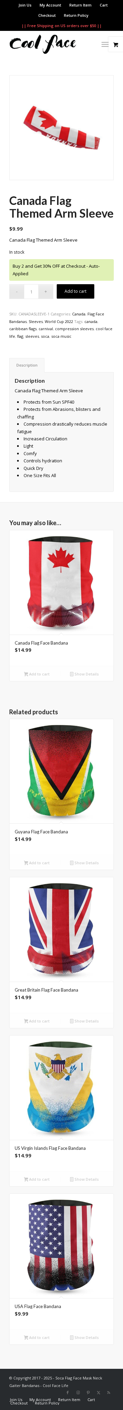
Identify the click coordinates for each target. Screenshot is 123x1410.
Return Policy (76, 15)
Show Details (86, 674)
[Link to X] (98, 1392)
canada (90, 321)
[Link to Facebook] (68, 1392)
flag (20, 336)
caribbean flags (23, 328)
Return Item (80, 5)
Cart (104, 5)
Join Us (24, 5)
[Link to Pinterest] (88, 1392)
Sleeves (36, 321)
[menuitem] (25, 5)
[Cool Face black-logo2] (51, 44)
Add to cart (75, 291)
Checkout (47, 15)
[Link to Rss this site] (109, 1392)
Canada (78, 313)
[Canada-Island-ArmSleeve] (61, 127)
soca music (61, 336)
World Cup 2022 (59, 321)
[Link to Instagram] (78, 1392)
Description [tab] (27, 365)
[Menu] (105, 44)
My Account (50, 5)
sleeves (32, 336)
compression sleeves (74, 328)
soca (45, 336)
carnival (46, 328)
